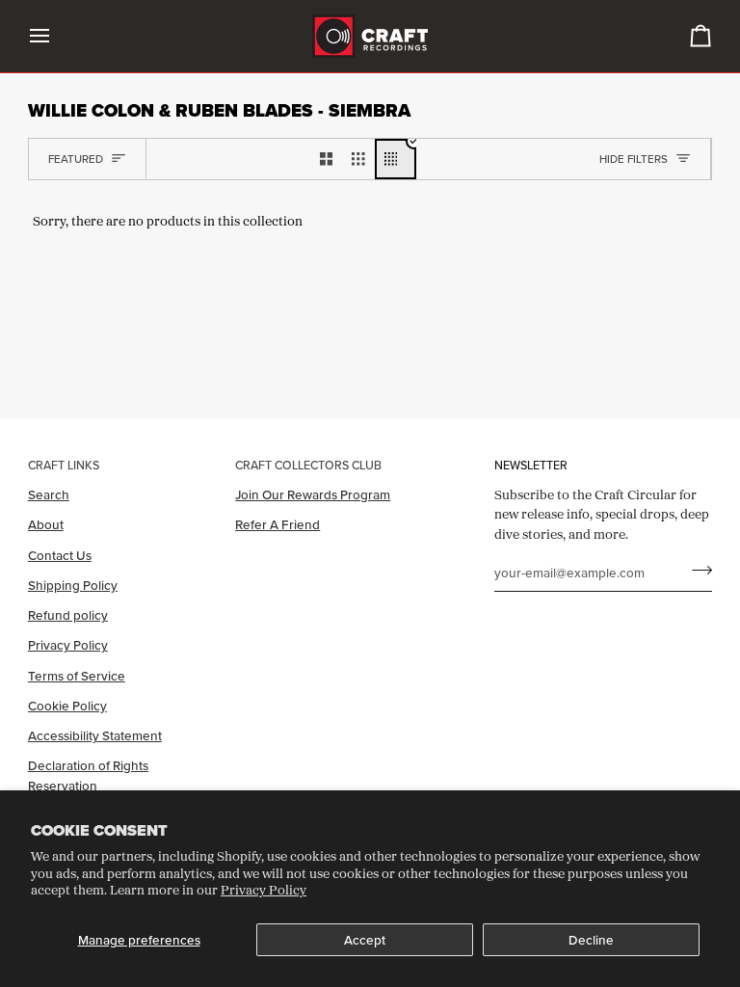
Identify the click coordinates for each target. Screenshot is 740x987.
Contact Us (60, 555)
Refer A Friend (277, 524)
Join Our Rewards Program (312, 494)
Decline (591, 939)
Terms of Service (76, 675)
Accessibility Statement (95, 735)
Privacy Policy (263, 889)
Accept (364, 939)
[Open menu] (57, 36)
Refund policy (68, 615)
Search (48, 494)
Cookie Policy (67, 705)
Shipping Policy (73, 585)
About (46, 524)
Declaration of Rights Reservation (88, 775)
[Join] (696, 570)
